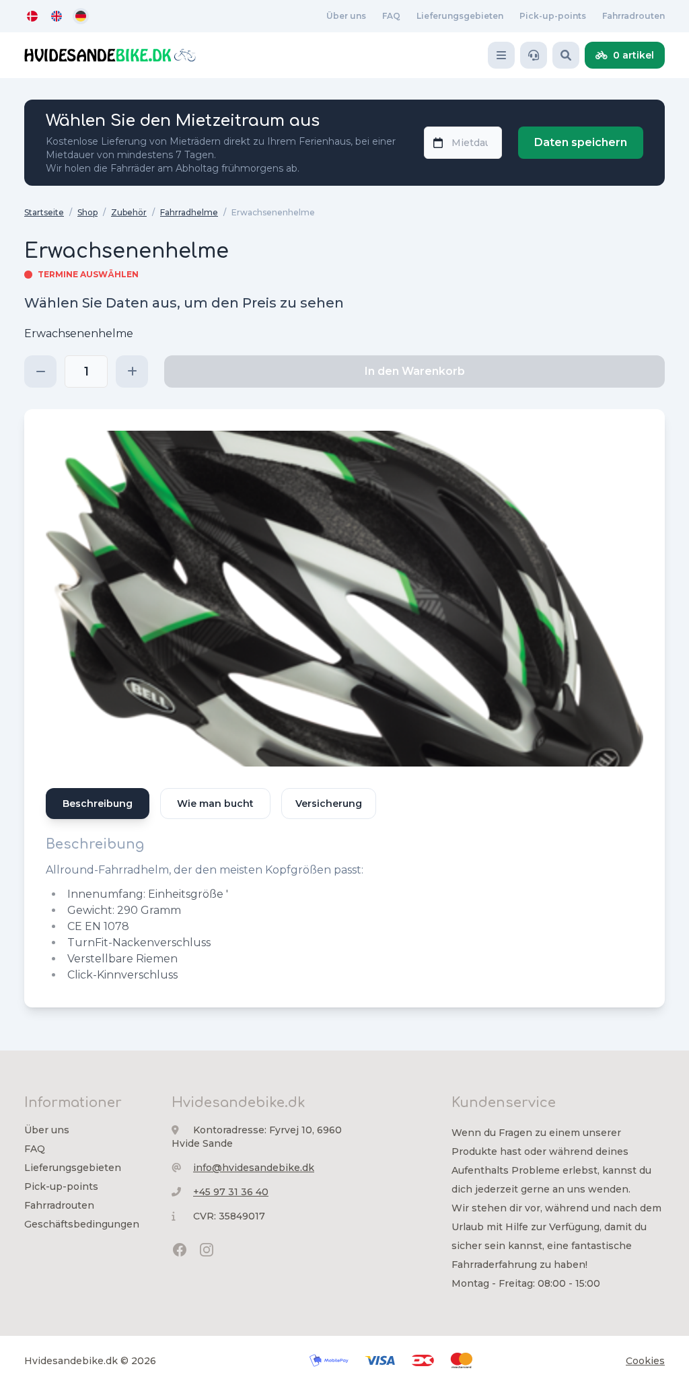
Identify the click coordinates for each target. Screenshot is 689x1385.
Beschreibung (98, 803)
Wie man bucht (215, 803)
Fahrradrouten (633, 16)
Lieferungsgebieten (459, 16)
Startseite (44, 212)
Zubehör (129, 212)
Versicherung (328, 803)
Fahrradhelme (189, 212)
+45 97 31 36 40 (230, 1192)
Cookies (645, 1361)
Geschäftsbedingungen (81, 1224)
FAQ (391, 16)
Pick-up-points (552, 16)
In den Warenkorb (415, 371)
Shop (87, 212)
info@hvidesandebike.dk (253, 1168)
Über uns (346, 16)
